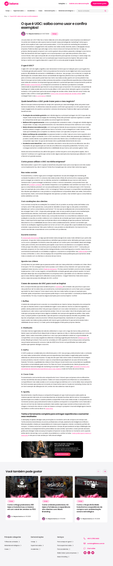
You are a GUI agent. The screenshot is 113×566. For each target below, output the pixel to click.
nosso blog (49, 409)
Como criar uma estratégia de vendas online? (66, 94)
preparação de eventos (31, 238)
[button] (62, 3)
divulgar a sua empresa (33, 85)
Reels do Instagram (50, 269)
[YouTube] (92, 552)
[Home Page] (11, 3)
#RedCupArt (82, 338)
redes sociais (82, 251)
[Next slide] (104, 471)
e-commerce (40, 96)
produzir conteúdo (35, 185)
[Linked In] (88, 552)
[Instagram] (85, 552)
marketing (59, 287)
